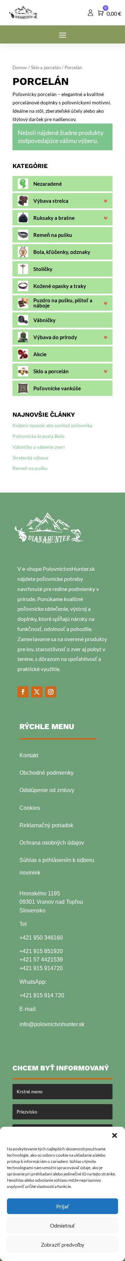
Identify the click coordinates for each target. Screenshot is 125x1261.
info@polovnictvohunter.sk (51, 1024)
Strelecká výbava (30, 458)
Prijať (62, 1206)
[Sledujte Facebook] (22, 691)
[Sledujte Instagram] (50, 691)
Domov (19, 67)
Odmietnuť (62, 1225)
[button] (114, 1135)
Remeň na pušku (30, 468)
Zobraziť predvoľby (62, 1245)
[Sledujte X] (36, 691)
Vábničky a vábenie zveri (38, 447)
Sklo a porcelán (46, 67)
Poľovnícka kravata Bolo (38, 436)
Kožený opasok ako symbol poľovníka (52, 425)
